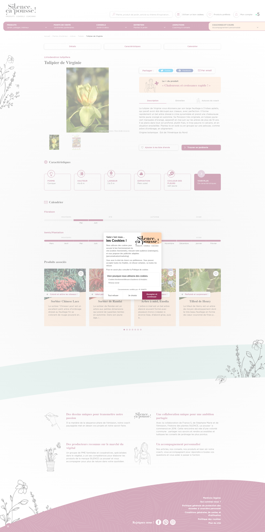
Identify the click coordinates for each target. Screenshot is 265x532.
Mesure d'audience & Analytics (135, 279)
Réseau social (113, 283)
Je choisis (132, 295)
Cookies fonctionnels (116, 279)
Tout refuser (113, 295)
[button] (8, 526)
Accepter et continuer (151, 295)
